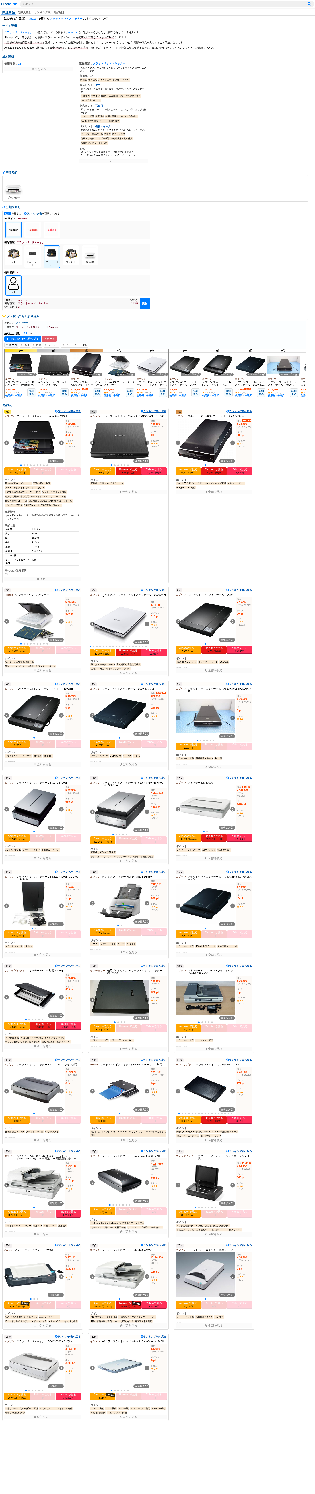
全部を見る (39, 69)
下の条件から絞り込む (25, 338)
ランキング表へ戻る (69, 411)
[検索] (309, 4)
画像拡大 (55, 461)
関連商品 (8, 12)
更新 (145, 303)
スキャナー (29, 4)
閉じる (113, 160)
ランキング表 (42, 12)
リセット (49, 338)
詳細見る (31, 392)
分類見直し (24, 12)
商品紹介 (59, 12)
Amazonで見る (25, 374)
